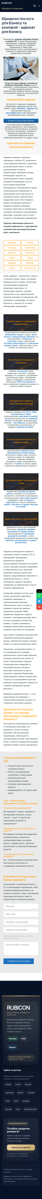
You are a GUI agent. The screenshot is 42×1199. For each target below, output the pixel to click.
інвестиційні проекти (28, 498)
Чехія (18, 1109)
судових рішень (27, 531)
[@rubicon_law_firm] (39, 601)
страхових (11, 341)
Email (23, 1039)
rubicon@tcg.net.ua (14, 113)
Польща (28, 1084)
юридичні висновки (24, 427)
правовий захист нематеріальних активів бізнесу (21, 451)
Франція (8, 1109)
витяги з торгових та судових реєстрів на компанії (21, 505)
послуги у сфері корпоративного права (24, 413)
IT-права (18, 463)
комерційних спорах (14, 334)
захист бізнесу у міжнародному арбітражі (20, 335)
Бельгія (20, 1093)
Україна (8, 1084)
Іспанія (18, 1084)
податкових (27, 339)
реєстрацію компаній (28, 416)
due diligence (19, 423)
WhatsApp (21, 108)
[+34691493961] (39, 595)
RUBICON (7, 3)
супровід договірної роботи (20, 492)
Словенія (31, 1093)
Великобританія (30, 1109)
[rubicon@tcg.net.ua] (39, 607)
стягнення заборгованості (15, 343)
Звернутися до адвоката (20, 1147)
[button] (34, 6)
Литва (16, 1101)
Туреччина (9, 1093)
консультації (22, 371)
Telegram (30, 108)
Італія (7, 1101)
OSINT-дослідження (25, 382)
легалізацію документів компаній (21, 535)
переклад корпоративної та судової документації (21, 541)
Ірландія (26, 1101)
